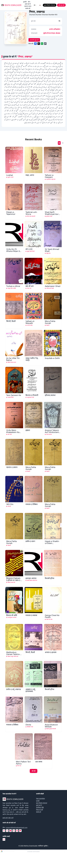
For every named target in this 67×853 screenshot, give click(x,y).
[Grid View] (59, 143)
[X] (7, 831)
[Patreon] (20, 831)
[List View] (62, 143)
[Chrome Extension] (40, 5)
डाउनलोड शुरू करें (34, 40)
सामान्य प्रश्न (27, 6)
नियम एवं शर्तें (39, 810)
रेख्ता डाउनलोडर (40, 799)
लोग (29, 2)
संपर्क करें (27, 8)
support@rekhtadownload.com (16, 827)
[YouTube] (10, 831)
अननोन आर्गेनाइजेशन (54, 29)
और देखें (33, 771)
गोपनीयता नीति (40, 807)
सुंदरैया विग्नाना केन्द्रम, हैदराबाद (51, 33)
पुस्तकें (25, 2)
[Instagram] (13, 831)
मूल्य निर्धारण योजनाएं (41, 803)
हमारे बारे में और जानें (8, 818)
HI (34, 5)
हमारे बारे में (28, 4)
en (4, 839)
